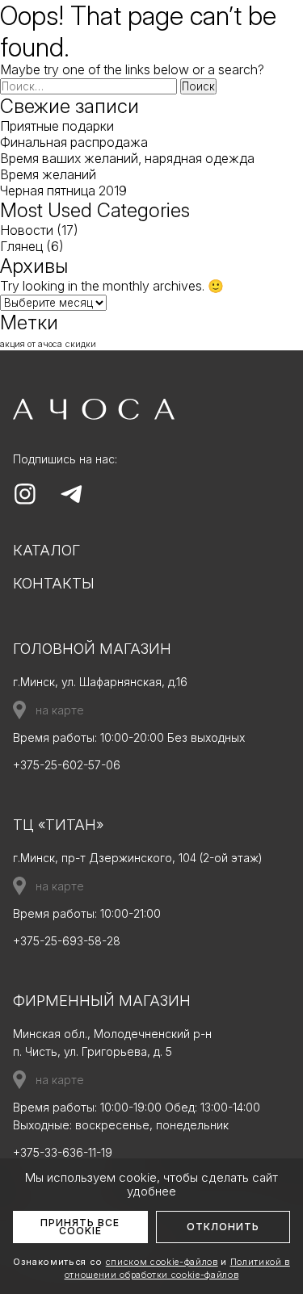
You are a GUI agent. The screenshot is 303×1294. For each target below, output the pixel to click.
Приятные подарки (57, 126)
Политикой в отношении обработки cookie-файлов (177, 1267)
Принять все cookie (80, 1227)
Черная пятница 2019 (63, 190)
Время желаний (48, 174)
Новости (26, 230)
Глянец (21, 246)
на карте (60, 710)
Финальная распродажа (74, 142)
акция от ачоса (31, 344)
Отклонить (223, 1227)
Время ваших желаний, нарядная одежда (127, 158)
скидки (80, 344)
